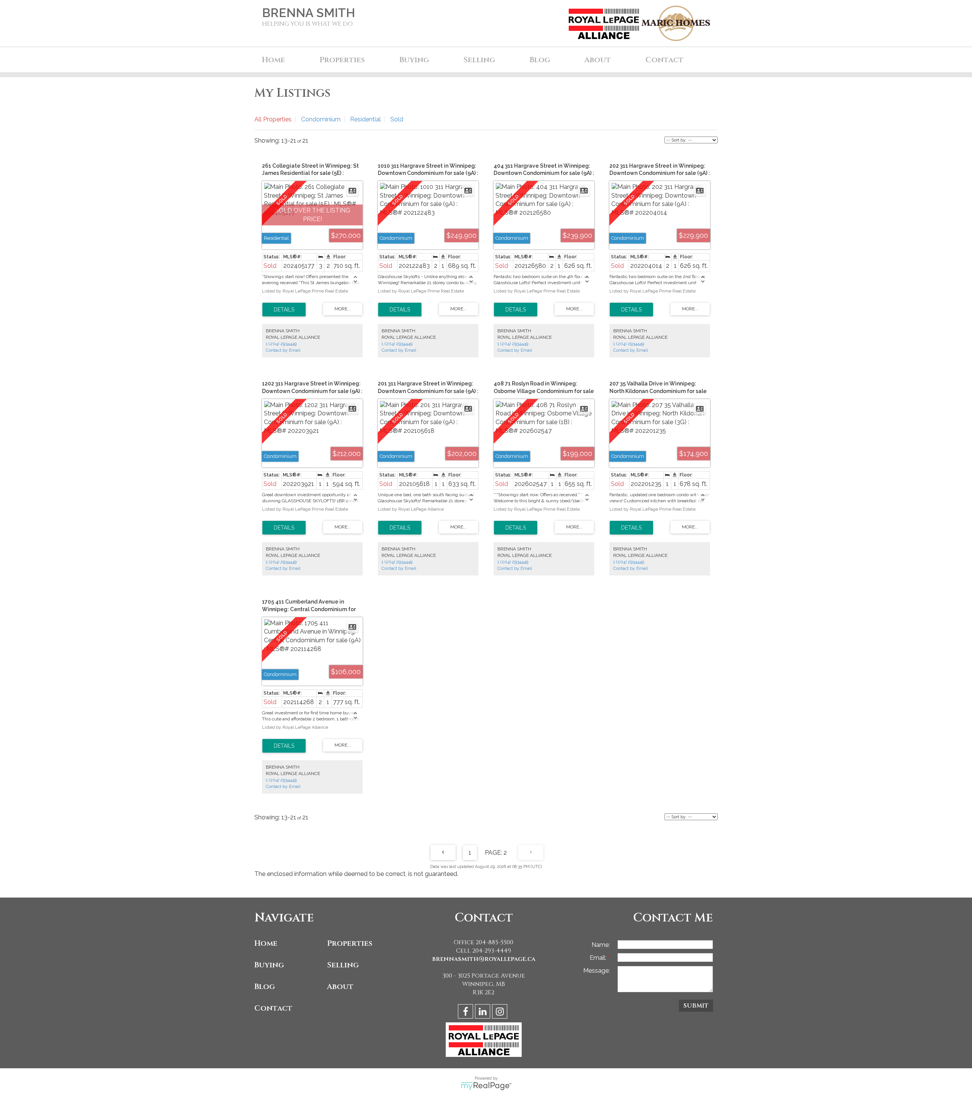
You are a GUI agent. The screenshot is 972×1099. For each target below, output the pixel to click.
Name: (601, 944)
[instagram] (500, 1012)
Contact (664, 60)
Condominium (321, 119)
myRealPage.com (486, 1086)
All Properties (273, 119)
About (340, 986)
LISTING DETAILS (284, 309)
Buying (269, 965)
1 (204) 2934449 (281, 343)
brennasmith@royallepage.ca (483, 959)
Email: (599, 957)
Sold (396, 119)
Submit (695, 1006)
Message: (596, 970)
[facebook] (466, 1012)
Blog (540, 60)
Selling (343, 965)
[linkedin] (483, 1012)
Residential (365, 119)
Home (273, 60)
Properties (349, 943)
